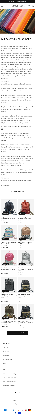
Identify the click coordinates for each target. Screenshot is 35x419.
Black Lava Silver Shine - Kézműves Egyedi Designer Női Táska (9, 296)
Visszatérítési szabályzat (10, 374)
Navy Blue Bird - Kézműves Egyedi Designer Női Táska (8, 217)
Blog (4, 363)
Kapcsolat (6, 355)
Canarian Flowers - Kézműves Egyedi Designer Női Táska (8, 268)
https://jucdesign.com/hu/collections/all (18, 84)
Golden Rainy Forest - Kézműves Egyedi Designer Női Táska (25, 323)
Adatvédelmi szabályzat (10, 377)
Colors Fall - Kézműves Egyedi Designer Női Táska (8, 243)
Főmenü (5, 348)
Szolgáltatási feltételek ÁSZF (11, 381)
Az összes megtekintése (17, 333)
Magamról (6, 351)
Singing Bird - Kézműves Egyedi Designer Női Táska (9, 322)
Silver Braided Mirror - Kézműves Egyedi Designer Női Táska (25, 269)
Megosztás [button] (6, 185)
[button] (2, 6)
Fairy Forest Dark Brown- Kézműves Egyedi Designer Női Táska (25, 296)
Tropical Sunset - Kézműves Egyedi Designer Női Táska (25, 243)
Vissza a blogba (18, 192)
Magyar (17, 404)
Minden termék (7, 359)
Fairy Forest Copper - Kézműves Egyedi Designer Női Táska (26, 217)
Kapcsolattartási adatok (10, 385)
